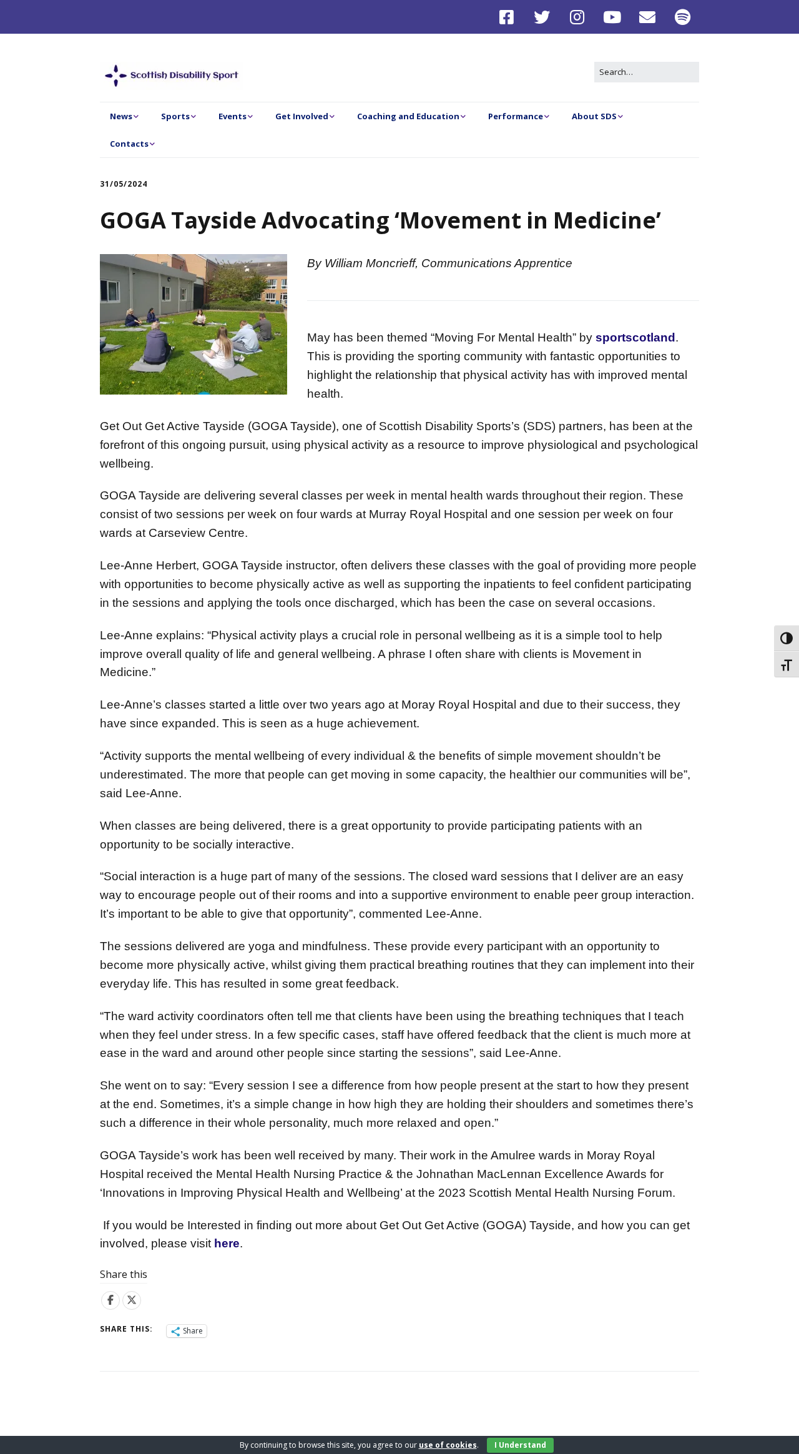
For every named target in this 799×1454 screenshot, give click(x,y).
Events (232, 116)
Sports (175, 116)
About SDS (594, 116)
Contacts (129, 143)
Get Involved (301, 116)
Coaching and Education (408, 116)
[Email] (647, 17)
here (227, 1243)
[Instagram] (577, 17)
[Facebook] (509, 17)
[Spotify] (683, 17)
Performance (515, 116)
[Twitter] (542, 17)
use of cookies (448, 1445)
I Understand (520, 1445)
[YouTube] (612, 17)
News (121, 116)
